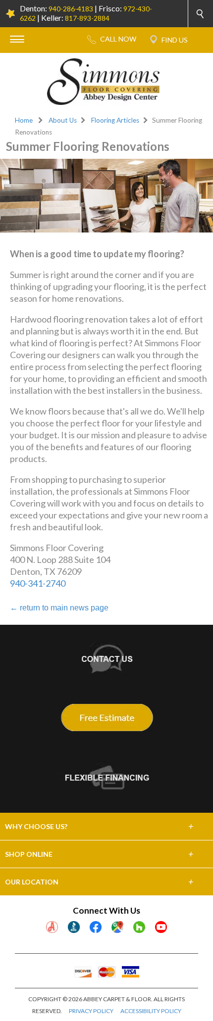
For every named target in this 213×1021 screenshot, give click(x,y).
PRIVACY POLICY (91, 1011)
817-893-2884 (87, 18)
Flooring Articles (115, 120)
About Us (63, 120)
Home (24, 120)
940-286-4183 (71, 8)
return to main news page (59, 607)
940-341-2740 (37, 583)
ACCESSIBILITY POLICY (150, 1011)
